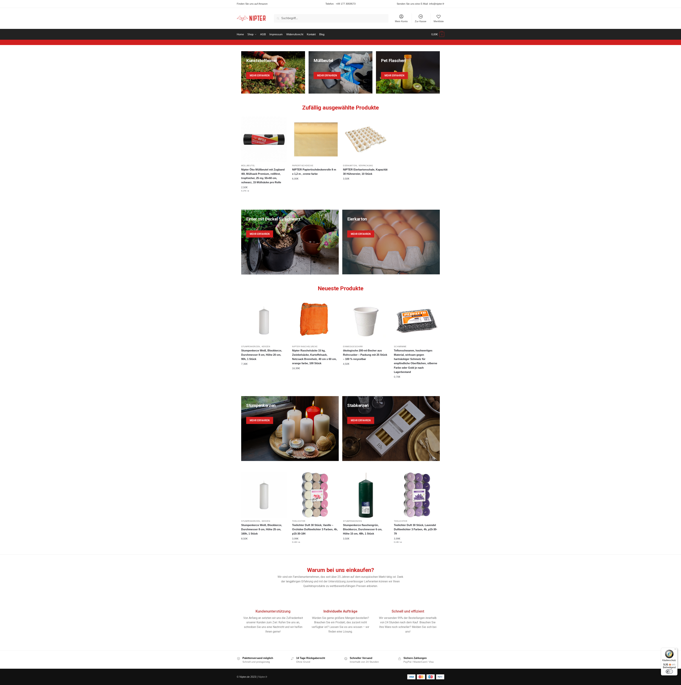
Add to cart (264, 197)
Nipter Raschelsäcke (304, 346)
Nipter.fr (262, 676)
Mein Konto (401, 21)
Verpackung (366, 165)
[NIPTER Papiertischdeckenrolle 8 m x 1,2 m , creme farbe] (315, 139)
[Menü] (675, 650)
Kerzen (266, 346)
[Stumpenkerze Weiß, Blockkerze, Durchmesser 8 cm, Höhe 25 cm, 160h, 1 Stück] (264, 495)
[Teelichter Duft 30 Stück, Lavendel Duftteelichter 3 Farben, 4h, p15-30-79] (416, 495)
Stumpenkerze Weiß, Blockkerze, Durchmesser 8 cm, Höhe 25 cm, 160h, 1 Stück (261, 529)
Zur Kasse (420, 21)
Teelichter (298, 521)
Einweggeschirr (353, 346)
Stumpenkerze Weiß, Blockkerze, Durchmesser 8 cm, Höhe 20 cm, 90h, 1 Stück (261, 355)
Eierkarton (350, 165)
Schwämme (400, 346)
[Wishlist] (281, 122)
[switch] (669, 671)
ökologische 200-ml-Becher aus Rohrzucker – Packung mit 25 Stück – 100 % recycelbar (365, 355)
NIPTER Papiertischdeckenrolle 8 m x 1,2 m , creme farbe (314, 171)
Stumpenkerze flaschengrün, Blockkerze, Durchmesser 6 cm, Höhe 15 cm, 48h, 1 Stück (362, 529)
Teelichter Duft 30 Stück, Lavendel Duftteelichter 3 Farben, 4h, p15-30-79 (415, 529)
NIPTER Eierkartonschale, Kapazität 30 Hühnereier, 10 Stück (365, 171)
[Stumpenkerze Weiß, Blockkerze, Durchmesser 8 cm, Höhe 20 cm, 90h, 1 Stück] (264, 320)
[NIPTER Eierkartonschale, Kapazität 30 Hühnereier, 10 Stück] (366, 139)
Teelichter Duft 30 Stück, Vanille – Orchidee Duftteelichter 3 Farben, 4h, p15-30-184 (315, 529)
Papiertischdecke (302, 165)
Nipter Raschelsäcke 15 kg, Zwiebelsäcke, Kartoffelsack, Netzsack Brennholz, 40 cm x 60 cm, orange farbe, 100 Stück (314, 357)
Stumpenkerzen (250, 346)
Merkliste (439, 21)
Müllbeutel (248, 165)
